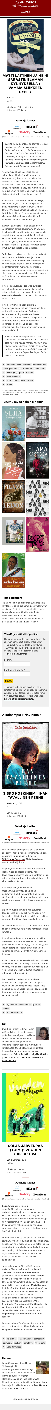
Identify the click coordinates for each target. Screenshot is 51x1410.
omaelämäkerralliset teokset (31, 1339)
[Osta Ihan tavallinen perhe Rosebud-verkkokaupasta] (33, 834)
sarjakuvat (28, 1343)
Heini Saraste (27, 380)
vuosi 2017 (40, 1343)
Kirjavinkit (27, 2)
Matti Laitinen (13, 380)
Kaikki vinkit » (31, 621)
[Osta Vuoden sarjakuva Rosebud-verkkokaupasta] (33, 1190)
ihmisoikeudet (39, 364)
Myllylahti (11, 803)
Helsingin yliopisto (15, 372)
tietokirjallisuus (10, 368)
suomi (9, 384)
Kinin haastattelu (34, 1057)
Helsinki (29, 372)
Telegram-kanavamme (15, 653)
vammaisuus (40, 368)
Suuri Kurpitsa (13, 1159)
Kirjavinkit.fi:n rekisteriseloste (18, 698)
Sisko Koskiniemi (14, 1012)
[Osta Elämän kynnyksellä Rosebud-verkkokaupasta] (33, 128)
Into (9, 97)
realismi (18, 1343)
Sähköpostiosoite (15, 670)
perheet (36, 1004)
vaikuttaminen (25, 368)
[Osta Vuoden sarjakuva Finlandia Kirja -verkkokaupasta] (18, 1190)
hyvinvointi (12, 1004)
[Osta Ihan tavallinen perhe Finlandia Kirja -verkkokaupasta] (18, 834)
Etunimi (8, 659)
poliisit (6, 1008)
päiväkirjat (7, 1343)
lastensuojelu (25, 1004)
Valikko (25, 12)
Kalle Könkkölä (13, 376)
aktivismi (11, 364)
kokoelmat (11, 1339)
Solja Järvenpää (14, 1347)
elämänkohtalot (24, 364)
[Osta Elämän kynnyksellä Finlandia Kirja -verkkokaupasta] (18, 128)
